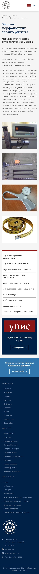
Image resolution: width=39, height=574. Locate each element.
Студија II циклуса (11, 445)
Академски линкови (12, 472)
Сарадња (7, 490)
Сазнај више (18, 347)
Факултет (8, 393)
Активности (9, 419)
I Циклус (7, 396)
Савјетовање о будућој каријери (16, 513)
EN (34, 6)
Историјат (8, 437)
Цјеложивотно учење (12, 505)
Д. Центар (8, 415)
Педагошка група (11, 509)
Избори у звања (10, 468)
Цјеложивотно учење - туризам (16, 501)
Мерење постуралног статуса (16, 283)
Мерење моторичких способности (18, 269)
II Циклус (7, 400)
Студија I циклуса (11, 441)
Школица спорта (10, 295)
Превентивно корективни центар (18, 312)
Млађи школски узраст (13, 300)
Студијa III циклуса (11, 449)
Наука (6, 412)
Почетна (4, 16)
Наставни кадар (10, 464)
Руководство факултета (13, 456)
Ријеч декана (9, 434)
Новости (7, 408)
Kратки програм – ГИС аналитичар (18, 497)
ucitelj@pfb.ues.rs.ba (12, 553)
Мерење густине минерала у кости (18, 289)
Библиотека (9, 494)
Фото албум (8, 423)
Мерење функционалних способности (14, 276)
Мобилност (8, 486)
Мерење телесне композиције (16, 264)
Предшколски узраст (12, 306)
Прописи (7, 460)
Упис (6, 482)
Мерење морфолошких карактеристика (13, 257)
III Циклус (8, 404)
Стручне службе (10, 453)
